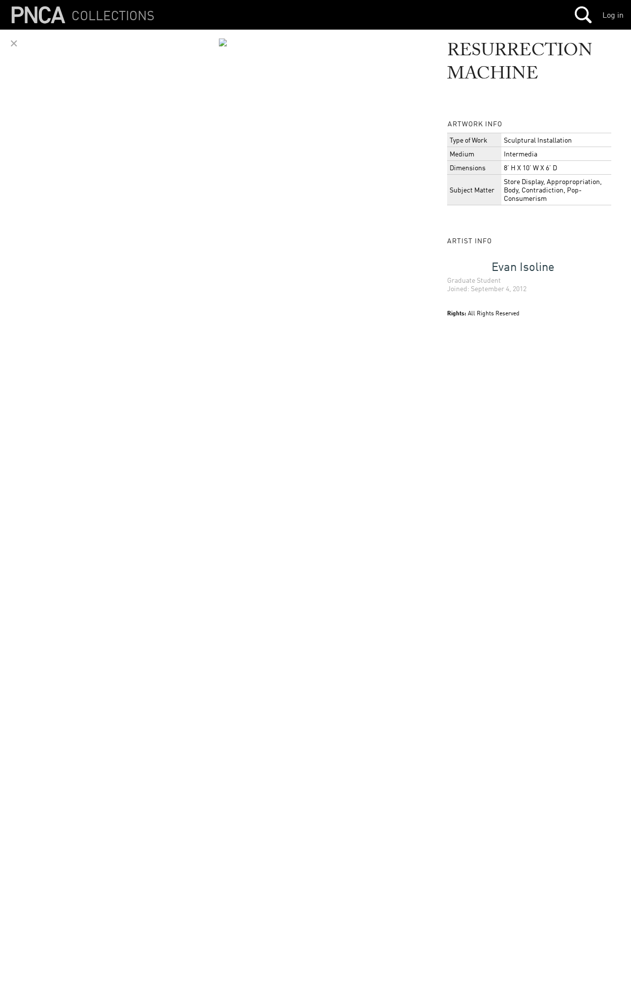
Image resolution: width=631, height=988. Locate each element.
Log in (613, 15)
